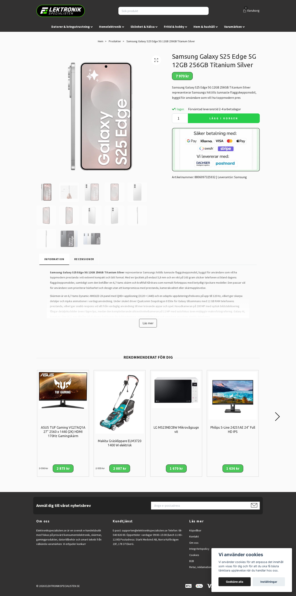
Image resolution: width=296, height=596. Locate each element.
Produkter (115, 41)
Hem (100, 41)
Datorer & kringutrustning (70, 27)
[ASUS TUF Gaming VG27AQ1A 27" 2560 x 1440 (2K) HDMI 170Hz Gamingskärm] (63, 390)
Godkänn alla (234, 581)
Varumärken (233, 27)
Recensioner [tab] (84, 259)
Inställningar (268, 581)
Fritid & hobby (174, 27)
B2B (191, 561)
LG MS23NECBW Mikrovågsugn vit (176, 429)
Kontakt (194, 536)
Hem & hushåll (204, 27)
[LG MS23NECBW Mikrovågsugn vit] (176, 390)
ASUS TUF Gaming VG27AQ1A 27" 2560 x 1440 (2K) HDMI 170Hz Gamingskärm (63, 432)
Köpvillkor (195, 530)
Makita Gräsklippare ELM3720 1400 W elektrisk (119, 443)
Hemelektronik (110, 27)
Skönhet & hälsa (142, 27)
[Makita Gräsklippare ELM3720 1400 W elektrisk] (119, 402)
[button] (277, 416)
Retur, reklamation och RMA (205, 567)
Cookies (194, 555)
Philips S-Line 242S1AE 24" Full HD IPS (232, 429)
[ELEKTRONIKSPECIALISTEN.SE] (60, 11)
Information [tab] (54, 259)
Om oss (194, 543)
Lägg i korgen (223, 118)
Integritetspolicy (199, 549)
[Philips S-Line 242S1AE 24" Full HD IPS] (233, 395)
